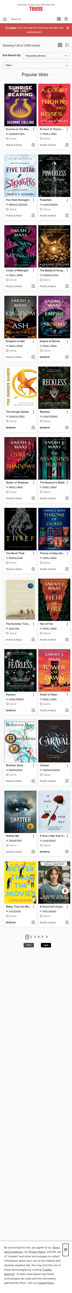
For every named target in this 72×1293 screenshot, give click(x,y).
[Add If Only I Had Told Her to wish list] (67, 852)
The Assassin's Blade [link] (52, 482)
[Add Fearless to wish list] (33, 710)
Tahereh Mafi (15, 840)
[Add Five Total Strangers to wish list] (33, 216)
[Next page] (47, 937)
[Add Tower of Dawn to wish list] (67, 710)
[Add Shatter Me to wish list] (33, 852)
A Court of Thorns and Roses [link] (53, 129)
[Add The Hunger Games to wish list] (33, 428)
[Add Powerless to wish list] (67, 216)
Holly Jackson (49, 911)
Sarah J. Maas (50, 133)
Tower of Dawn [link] (48, 694)
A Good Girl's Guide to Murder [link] (53, 906)
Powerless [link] (46, 200)
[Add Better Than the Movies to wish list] (33, 923)
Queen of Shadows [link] (17, 482)
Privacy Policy (37, 1252)
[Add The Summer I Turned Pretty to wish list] (33, 640)
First (28, 945)
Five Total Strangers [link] (17, 200)
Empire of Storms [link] (50, 341)
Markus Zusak (16, 557)
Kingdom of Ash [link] (15, 341)
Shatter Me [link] (12, 836)
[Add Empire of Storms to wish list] (67, 357)
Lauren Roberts (50, 204)
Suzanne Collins (17, 133)
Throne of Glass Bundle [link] (53, 553)
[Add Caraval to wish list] (67, 781)
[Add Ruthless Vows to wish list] (33, 781)
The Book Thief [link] (15, 553)
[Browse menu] (66, 19)
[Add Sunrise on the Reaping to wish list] (33, 145)
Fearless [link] (11, 694)
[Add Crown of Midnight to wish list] (33, 286)
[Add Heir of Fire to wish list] (67, 640)
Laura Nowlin (49, 840)
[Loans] (59, 19)
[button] (60, 46)
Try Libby (10, 28)
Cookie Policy (46, 1283)
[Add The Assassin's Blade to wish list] (67, 498)
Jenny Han (14, 628)
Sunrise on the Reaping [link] (19, 129)
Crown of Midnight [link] (17, 270)
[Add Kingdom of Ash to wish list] (33, 357)
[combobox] (28, 19)
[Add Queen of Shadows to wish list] (33, 498)
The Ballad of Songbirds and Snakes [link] (53, 270)
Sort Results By (12, 55)
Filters (9, 65)
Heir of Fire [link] (46, 624)
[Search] (5, 19)
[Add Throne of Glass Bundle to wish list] (67, 569)
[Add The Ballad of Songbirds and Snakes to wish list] (67, 286)
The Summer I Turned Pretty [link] (19, 624)
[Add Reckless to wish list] (67, 428)
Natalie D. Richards (18, 204)
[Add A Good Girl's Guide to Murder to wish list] (67, 923)
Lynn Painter (15, 911)
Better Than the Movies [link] (19, 906)
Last (46, 945)
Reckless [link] (45, 412)
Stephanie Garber (51, 769)
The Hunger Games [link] (17, 412)
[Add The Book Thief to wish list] (33, 569)
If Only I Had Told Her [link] (52, 836)
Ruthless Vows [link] (14, 765)
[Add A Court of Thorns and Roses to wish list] (67, 145)
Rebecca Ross (16, 769)
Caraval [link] (44, 765)
